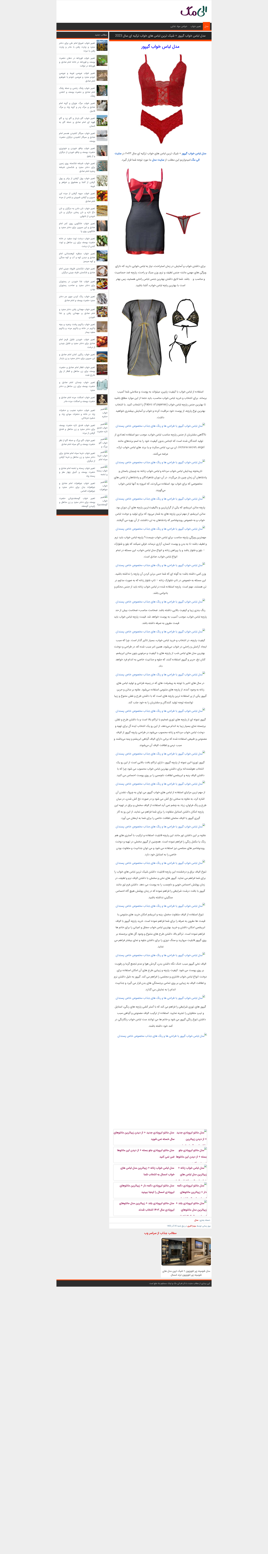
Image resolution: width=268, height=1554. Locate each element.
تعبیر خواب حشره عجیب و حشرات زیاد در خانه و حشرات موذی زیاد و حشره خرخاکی (77, 414)
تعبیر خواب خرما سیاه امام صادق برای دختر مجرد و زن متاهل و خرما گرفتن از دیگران (77, 457)
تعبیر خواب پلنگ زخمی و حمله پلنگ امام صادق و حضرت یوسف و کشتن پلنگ (77, 92)
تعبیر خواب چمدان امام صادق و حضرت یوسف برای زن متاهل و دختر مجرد (77, 386)
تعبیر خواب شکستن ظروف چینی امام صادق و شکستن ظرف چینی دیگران (77, 270)
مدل (206, 26)
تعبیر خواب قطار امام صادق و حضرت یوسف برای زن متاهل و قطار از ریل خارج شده (77, 371)
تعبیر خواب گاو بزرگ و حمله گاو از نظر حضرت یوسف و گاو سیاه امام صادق (77, 442)
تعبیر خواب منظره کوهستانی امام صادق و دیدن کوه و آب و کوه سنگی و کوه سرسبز (77, 257)
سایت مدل (158, 160)
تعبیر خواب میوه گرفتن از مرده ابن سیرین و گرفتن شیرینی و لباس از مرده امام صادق (77, 197)
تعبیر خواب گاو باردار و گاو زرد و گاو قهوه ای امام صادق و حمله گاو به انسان (77, 122)
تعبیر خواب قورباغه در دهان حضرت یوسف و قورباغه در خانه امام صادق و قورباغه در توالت (77, 62)
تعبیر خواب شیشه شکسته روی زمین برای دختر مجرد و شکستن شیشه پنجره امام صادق (77, 167)
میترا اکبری (191, 1226)
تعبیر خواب (196, 26)
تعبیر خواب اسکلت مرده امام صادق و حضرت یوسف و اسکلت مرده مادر (77, 399)
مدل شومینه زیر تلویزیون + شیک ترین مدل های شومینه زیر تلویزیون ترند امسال (186, 1273)
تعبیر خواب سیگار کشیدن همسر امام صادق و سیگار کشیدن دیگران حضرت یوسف (77, 137)
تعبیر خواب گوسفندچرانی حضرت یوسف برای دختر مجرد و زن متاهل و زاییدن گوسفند (77, 502)
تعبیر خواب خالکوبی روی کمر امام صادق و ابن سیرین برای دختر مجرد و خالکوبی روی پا (77, 227)
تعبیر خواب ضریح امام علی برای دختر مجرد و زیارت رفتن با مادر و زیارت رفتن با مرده (77, 47)
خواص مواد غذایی (178, 26)
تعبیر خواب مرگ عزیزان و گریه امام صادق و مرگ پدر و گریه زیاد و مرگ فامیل (77, 107)
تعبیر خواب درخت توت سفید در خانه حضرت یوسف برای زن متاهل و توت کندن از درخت (77, 242)
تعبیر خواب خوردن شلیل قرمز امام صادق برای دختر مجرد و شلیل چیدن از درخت (77, 343)
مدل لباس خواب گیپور (194, 153)
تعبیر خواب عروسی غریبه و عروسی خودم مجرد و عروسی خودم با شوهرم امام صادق (77, 77)
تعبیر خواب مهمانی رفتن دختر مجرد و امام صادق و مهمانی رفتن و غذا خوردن (77, 313)
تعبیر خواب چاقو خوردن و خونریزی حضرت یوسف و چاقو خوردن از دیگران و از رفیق (77, 152)
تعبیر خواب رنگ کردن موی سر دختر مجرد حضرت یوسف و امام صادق (77, 298)
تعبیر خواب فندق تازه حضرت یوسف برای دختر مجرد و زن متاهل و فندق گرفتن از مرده (77, 429)
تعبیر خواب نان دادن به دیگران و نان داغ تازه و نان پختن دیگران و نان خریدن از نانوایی (77, 212)
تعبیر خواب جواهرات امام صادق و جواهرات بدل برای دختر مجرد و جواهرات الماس (77, 487)
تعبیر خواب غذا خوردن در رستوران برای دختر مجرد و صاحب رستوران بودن (77, 285)
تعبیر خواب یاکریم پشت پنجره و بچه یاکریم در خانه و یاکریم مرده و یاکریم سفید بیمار (77, 328)
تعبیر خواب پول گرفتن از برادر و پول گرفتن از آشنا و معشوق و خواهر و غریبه (77, 182)
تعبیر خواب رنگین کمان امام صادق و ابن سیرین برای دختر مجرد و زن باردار (77, 356)
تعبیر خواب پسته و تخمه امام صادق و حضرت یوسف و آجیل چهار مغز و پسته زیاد (77, 472)
